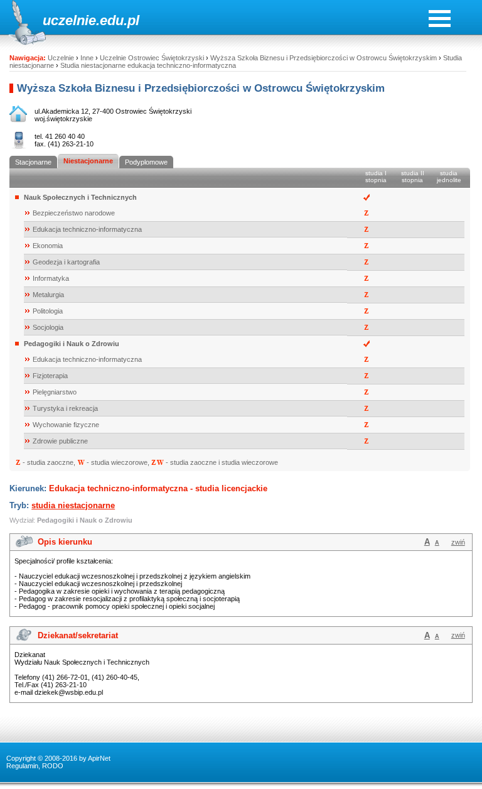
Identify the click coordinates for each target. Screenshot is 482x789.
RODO (52, 766)
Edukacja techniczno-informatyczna (87, 229)
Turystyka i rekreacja (65, 408)
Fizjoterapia (50, 375)
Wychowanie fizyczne (66, 424)
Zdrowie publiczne (60, 441)
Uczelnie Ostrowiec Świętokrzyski (152, 58)
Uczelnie (61, 58)
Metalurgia (48, 294)
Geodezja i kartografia (66, 262)
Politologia (48, 311)
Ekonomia (48, 245)
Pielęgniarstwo (55, 392)
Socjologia (48, 327)
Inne (87, 58)
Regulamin (22, 766)
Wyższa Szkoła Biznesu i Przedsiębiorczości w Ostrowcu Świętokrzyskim (323, 58)
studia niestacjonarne (73, 505)
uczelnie (69, 20)
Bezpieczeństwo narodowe (74, 213)
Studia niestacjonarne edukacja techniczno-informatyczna (148, 65)
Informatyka (51, 278)
